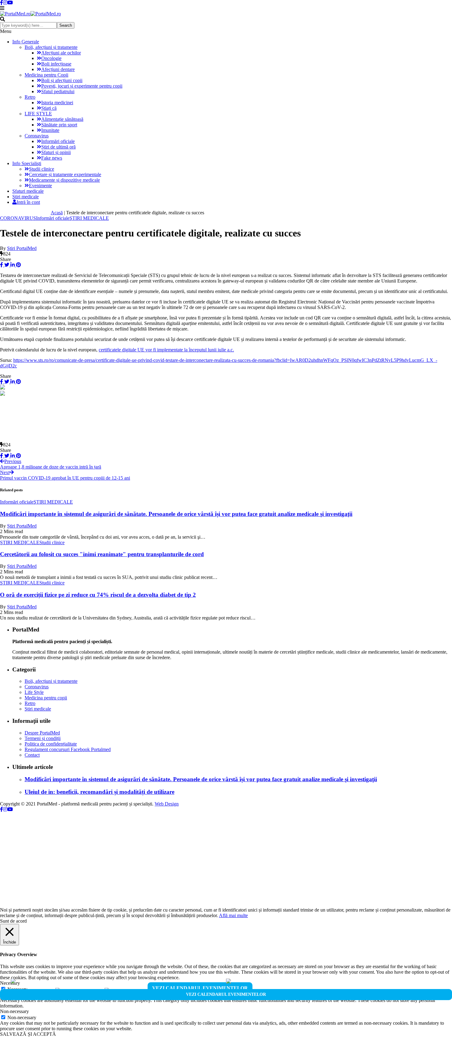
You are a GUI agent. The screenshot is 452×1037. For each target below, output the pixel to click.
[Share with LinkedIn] (12, 264)
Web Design (167, 803)
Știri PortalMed (22, 525)
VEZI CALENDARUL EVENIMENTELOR (200, 988)
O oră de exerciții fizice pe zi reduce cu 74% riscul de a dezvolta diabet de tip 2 (98, 595)
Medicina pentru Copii (46, 74)
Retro (30, 97)
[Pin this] (18, 264)
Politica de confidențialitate (51, 743)
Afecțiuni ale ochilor (61, 52)
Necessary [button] (10, 983)
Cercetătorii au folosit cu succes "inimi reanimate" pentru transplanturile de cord (102, 554)
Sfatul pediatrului (57, 91)
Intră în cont (28, 202)
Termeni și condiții (43, 738)
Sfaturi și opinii (56, 152)
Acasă (57, 212)
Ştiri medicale (25, 196)
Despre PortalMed (42, 732)
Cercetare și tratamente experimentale (65, 174)
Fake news (51, 157)
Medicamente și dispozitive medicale (64, 180)
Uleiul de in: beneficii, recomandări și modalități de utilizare (99, 792)
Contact (32, 755)
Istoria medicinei (57, 102)
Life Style (34, 692)
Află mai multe (233, 915)
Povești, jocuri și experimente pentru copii (81, 86)
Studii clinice (41, 169)
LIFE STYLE (38, 113)
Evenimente (40, 185)
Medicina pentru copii (46, 697)
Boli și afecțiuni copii (61, 80)
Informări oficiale (58, 141)
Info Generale (25, 41)
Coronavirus (37, 135)
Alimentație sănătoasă (62, 119)
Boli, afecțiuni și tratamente (51, 47)
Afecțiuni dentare (58, 69)
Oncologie (51, 58)
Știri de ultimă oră (58, 146)
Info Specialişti (26, 163)
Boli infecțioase (56, 63)
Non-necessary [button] (14, 1011)
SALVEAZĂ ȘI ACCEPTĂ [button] (28, 1034)
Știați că (49, 108)
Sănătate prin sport (59, 124)
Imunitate (50, 130)
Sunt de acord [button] (13, 921)
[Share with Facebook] (1, 264)
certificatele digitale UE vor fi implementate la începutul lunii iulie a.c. (166, 349)
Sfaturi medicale (28, 191)
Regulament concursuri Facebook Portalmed (68, 749)
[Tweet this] (6, 264)
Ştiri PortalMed (22, 248)
